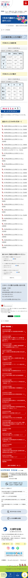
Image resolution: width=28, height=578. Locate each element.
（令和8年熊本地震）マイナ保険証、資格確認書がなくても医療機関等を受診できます (13, 346)
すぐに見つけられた (8, 272)
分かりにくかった (7, 267)
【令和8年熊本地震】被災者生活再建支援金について (13, 395)
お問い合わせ (6, 543)
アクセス (18, 543)
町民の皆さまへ (5, 446)
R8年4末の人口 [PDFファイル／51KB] (15, 148)
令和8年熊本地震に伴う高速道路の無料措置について (13, 332)
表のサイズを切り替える (14, 48)
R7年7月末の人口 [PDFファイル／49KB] (15, 176)
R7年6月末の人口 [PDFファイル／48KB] (15, 179)
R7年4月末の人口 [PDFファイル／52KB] (15, 186)
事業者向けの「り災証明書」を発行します (11, 413)
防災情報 (26, 3)
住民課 (4, 288)
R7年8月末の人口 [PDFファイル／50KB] (15, 172)
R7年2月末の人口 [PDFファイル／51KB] (15, 192)
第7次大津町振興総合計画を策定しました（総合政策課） (13, 500)
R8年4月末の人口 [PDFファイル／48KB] (15, 136)
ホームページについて (13, 560)
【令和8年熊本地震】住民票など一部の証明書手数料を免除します (13, 401)
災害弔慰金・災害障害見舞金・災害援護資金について (13, 388)
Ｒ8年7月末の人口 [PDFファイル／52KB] (15, 126)
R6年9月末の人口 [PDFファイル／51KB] (15, 215)
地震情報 (4, 430)
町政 (16, 11)
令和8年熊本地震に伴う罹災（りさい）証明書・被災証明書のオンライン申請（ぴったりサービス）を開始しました (13, 339)
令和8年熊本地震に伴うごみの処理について (12, 435)
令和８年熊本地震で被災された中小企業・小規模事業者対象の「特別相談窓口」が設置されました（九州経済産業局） (13, 424)
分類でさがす (11, 11)
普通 (15, 258)
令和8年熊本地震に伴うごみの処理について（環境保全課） (13, 505)
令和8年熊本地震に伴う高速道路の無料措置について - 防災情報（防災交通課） (13, 492)
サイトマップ (23, 560)
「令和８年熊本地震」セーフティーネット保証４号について (13, 365)
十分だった (6, 258)
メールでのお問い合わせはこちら (11, 299)
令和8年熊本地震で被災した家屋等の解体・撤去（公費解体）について (13, 359)
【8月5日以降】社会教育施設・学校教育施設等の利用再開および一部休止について (13, 407)
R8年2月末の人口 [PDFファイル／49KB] (15, 144)
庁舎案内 (3, 560)
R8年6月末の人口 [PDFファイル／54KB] (15, 129)
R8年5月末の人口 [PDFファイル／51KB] (15, 132)
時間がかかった (7, 273)
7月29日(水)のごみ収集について (9, 457)
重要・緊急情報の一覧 (13, 465)
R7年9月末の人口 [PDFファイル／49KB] (15, 169)
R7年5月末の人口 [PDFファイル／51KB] (15, 182)
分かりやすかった (7, 265)
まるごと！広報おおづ (6, 488)
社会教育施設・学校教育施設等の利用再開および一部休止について (13, 440)
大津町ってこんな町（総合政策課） (9, 496)
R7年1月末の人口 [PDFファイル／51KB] (15, 195)
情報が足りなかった (8, 260)
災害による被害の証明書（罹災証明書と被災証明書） (13, 352)
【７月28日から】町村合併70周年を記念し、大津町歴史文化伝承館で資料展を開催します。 (18, 475)
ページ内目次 (6, 30)
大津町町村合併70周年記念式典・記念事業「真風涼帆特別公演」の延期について (13, 451)
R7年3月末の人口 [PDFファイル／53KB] (15, 189)
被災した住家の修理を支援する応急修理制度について (13, 376)
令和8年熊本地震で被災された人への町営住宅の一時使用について (13, 382)
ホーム (6, 11)
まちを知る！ (20, 11)
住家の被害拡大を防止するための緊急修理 (12, 417)
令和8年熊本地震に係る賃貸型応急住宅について (13, 370)
